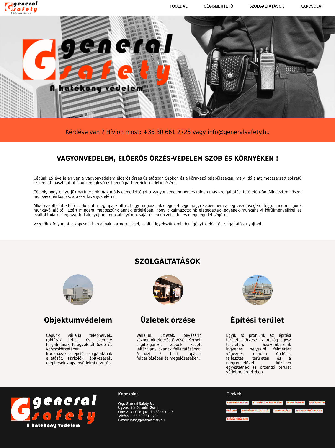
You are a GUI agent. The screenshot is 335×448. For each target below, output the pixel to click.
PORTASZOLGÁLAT (283, 411)
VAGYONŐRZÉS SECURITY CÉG (255, 411)
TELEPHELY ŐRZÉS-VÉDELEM (309, 411)
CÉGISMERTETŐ (218, 6)
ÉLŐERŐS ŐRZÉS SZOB (237, 419)
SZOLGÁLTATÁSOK (266, 6)
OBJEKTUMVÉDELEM (295, 402)
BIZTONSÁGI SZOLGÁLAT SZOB (267, 402)
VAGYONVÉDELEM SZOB (237, 402)
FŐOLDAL (179, 6)
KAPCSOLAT (311, 6)
